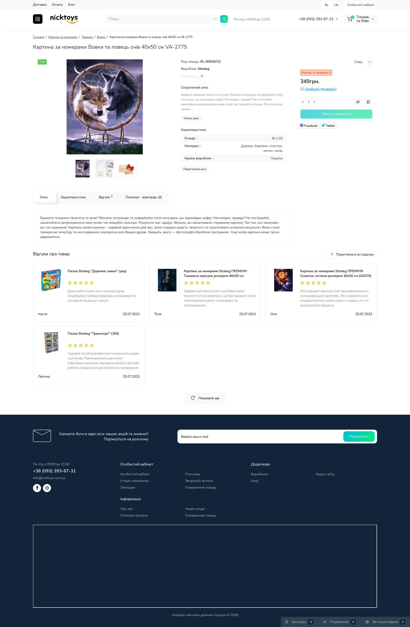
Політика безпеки (134, 515)
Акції (254, 481)
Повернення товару (200, 487)
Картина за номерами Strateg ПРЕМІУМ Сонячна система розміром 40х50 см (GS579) (335, 273)
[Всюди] (215, 19)
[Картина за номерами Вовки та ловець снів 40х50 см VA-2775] (104, 106)
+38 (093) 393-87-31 (316, 19)
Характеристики (73, 197)
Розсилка (192, 474)
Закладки (127, 487)
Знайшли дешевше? (320, 89)
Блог (71, 5)
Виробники (259, 474)
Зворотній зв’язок (199, 481)
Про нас (126, 509)
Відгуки (106, 197)
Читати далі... (192, 118)
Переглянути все (194, 169)
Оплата (57, 5)
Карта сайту (325, 474)
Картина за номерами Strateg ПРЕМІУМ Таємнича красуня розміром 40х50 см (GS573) (215, 276)
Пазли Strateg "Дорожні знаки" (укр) (97, 271)
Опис (44, 197)
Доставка (40, 5)
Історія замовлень (134, 481)
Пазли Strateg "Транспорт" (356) (93, 333)
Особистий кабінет (360, 5)
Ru (326, 5)
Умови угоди (195, 509)
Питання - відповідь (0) (144, 197)
